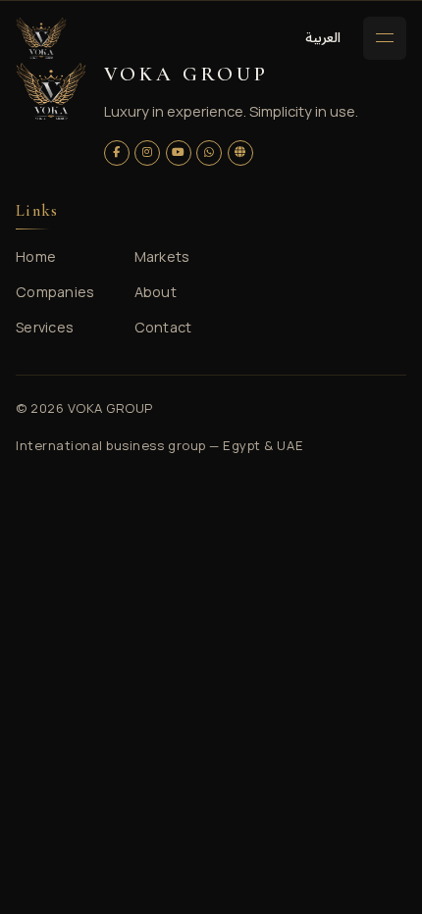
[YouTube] (178, 153)
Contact (163, 327)
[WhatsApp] (209, 153)
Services (45, 327)
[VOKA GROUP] (41, 38)
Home (36, 256)
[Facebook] (117, 153)
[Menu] (384, 38)
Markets (162, 256)
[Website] (240, 153)
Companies (55, 291)
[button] (322, 37)
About (155, 291)
